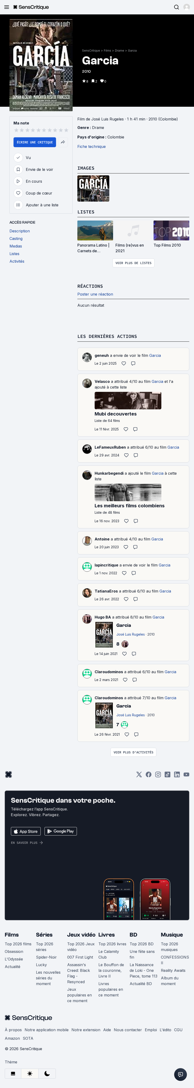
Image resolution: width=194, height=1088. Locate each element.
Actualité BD (141, 983)
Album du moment (169, 981)
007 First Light (80, 957)
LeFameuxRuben (110, 447)
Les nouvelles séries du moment (48, 978)
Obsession (14, 951)
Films (107, 50)
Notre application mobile (47, 1029)
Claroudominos (109, 671)
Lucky (41, 964)
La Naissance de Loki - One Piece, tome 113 (143, 970)
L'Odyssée (14, 959)
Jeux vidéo (81, 935)
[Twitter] (139, 776)
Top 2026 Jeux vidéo (81, 947)
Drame (119, 50)
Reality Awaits (173, 970)
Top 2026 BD (142, 944)
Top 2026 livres (112, 944)
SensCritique (91, 50)
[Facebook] (148, 776)
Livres (106, 935)
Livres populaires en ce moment (110, 989)
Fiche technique (91, 146)
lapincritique (106, 565)
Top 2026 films (18, 944)
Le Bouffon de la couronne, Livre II (111, 970)
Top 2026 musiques (169, 947)
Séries (44, 935)
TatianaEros (106, 591)
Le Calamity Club (108, 954)
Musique (172, 935)
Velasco (102, 381)
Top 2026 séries (44, 947)
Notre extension (85, 1029)
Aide (107, 1029)
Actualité (12, 966)
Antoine (102, 539)
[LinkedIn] (177, 776)
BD (133, 935)
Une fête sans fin (142, 954)
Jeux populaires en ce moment (79, 995)
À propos (13, 1029)
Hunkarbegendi (109, 473)
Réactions (90, 286)
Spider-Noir (46, 957)
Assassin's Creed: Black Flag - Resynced (78, 973)
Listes (85, 212)
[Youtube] (186, 776)
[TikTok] (167, 776)
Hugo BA (103, 617)
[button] (186, 7)
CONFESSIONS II (175, 960)
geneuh (102, 355)
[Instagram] (158, 776)
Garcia (132, 50)
